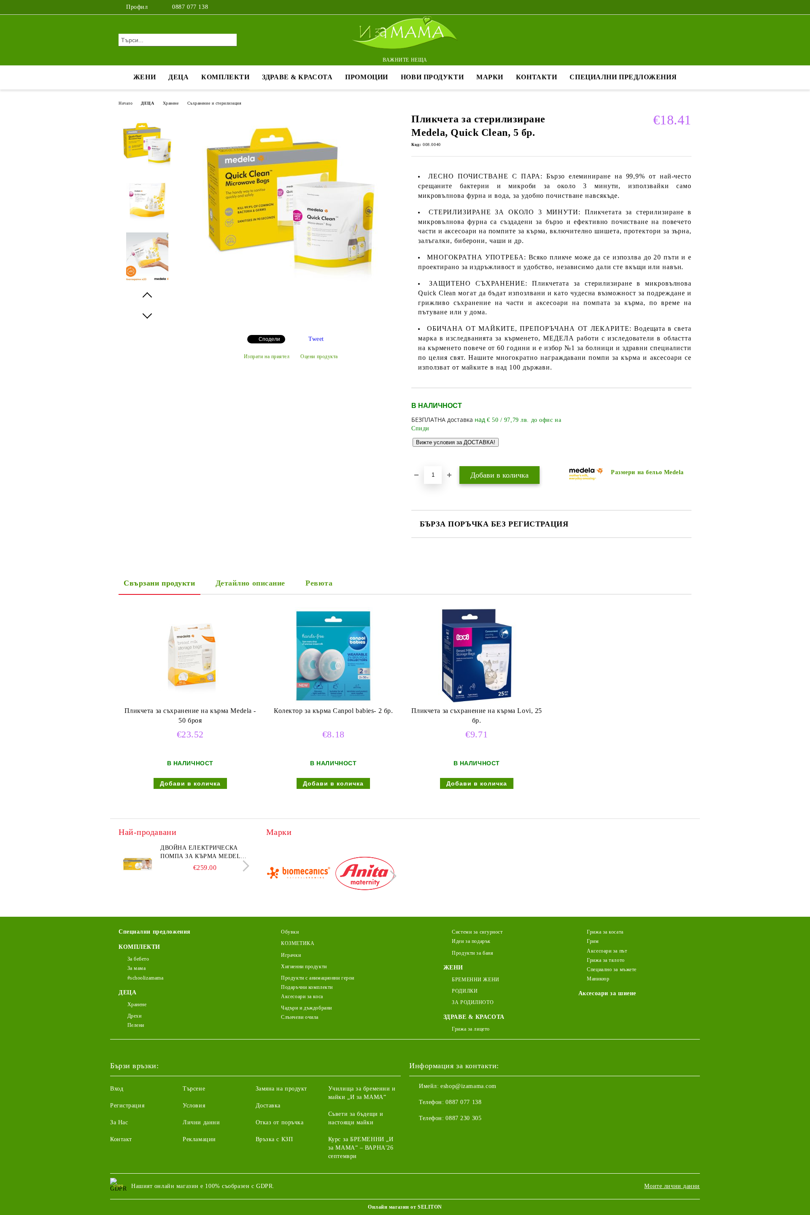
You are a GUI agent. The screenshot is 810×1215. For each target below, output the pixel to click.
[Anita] (364, 874)
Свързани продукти (159, 583)
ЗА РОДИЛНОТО (473, 1002)
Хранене (171, 103)
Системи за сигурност (477, 932)
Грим (593, 941)
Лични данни (201, 1122)
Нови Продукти (432, 77)
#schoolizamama (145, 978)
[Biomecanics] (298, 874)
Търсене (194, 1088)
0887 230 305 (463, 1118)
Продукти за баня (472, 953)
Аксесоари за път (607, 951)
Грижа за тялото (605, 960)
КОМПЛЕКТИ (225, 77)
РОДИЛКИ (465, 991)
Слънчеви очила (300, 1017)
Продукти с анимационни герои (317, 978)
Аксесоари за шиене (607, 993)
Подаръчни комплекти (307, 987)
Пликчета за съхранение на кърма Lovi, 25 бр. (476, 715)
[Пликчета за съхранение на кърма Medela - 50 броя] (190, 655)
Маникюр (598, 979)
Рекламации (199, 1139)
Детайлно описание (251, 583)
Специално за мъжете (612, 969)
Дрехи (134, 1016)
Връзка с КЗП (274, 1139)
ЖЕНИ (144, 77)
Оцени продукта (319, 356)
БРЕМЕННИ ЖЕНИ (475, 980)
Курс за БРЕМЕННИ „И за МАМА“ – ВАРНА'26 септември (361, 1147)
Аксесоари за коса (302, 996)
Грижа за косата (605, 932)
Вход (116, 1088)
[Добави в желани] (685, 426)
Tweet (316, 339)
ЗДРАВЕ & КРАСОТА (297, 77)
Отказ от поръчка (280, 1122)
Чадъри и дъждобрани (306, 1008)
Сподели (269, 339)
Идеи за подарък (471, 941)
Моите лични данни (672, 1186)
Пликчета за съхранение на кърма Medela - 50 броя (190, 715)
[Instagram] (674, 7)
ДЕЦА (178, 77)
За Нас (119, 1122)
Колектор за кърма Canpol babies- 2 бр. (333, 710)
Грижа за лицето (470, 1029)
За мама (136, 968)
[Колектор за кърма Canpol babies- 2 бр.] (333, 655)
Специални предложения (623, 77)
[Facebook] (661, 7)
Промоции (366, 77)
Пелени (135, 1025)
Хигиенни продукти (304, 966)
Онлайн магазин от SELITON (405, 1207)
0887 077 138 (190, 7)
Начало (125, 103)
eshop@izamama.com (468, 1086)
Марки (489, 77)
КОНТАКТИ (536, 77)
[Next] (243, 866)
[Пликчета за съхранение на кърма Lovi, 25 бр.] (476, 655)
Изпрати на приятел (267, 356)
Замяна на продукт (282, 1088)
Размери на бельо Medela (647, 472)
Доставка (268, 1105)
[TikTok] (686, 7)
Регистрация (127, 1105)
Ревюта (318, 583)
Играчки (291, 955)
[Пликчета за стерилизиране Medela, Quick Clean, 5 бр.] (290, 287)
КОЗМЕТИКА (297, 943)
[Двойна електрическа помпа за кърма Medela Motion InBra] (138, 863)
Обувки (290, 932)
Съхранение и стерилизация (214, 103)
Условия (194, 1105)
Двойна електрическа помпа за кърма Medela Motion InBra (202, 853)
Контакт (121, 1139)
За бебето (138, 959)
